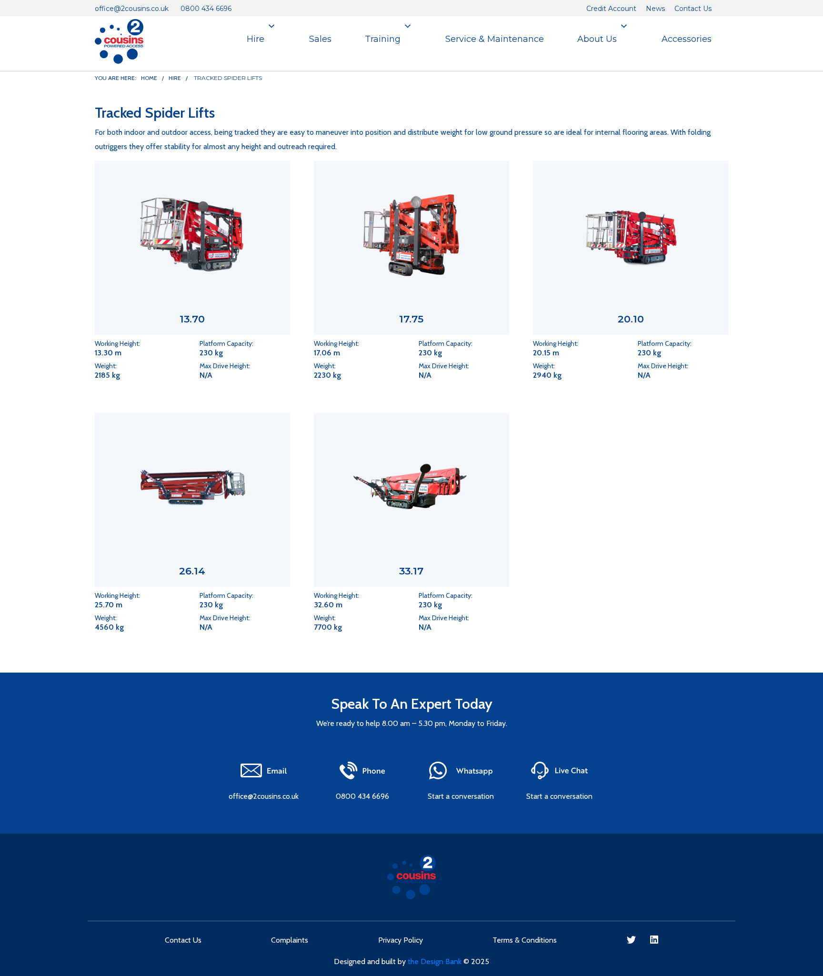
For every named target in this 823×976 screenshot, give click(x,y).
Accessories (687, 39)
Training (383, 39)
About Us (597, 39)
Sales (320, 39)
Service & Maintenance (494, 39)
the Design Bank (435, 961)
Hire (255, 39)
